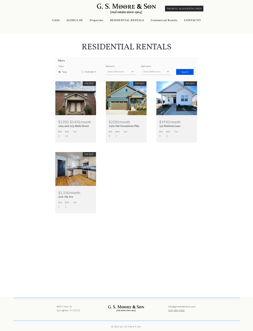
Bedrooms (110, 66)
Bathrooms (146, 66)
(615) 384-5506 (176, 310)
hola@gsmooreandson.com (182, 306)
